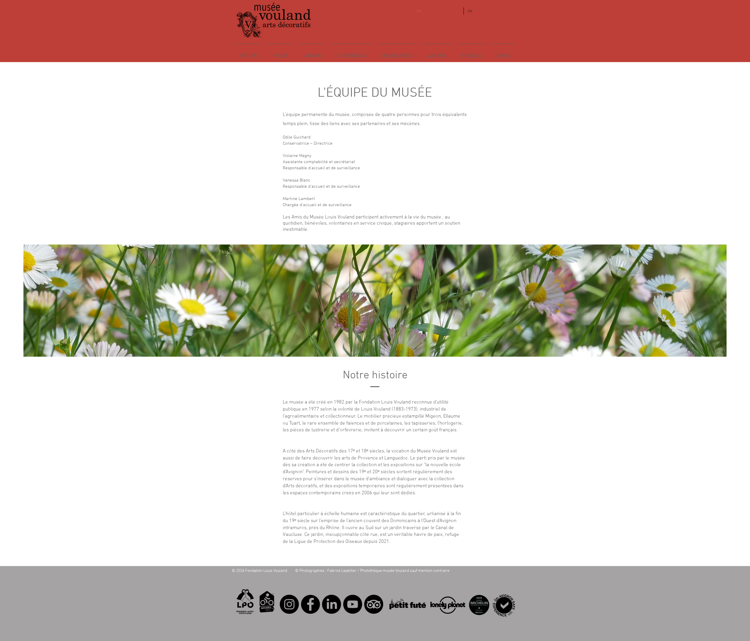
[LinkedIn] (331, 604)
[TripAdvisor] (373, 604)
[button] (280, 53)
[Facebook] (310, 604)
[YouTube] (352, 604)
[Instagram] (289, 604)
